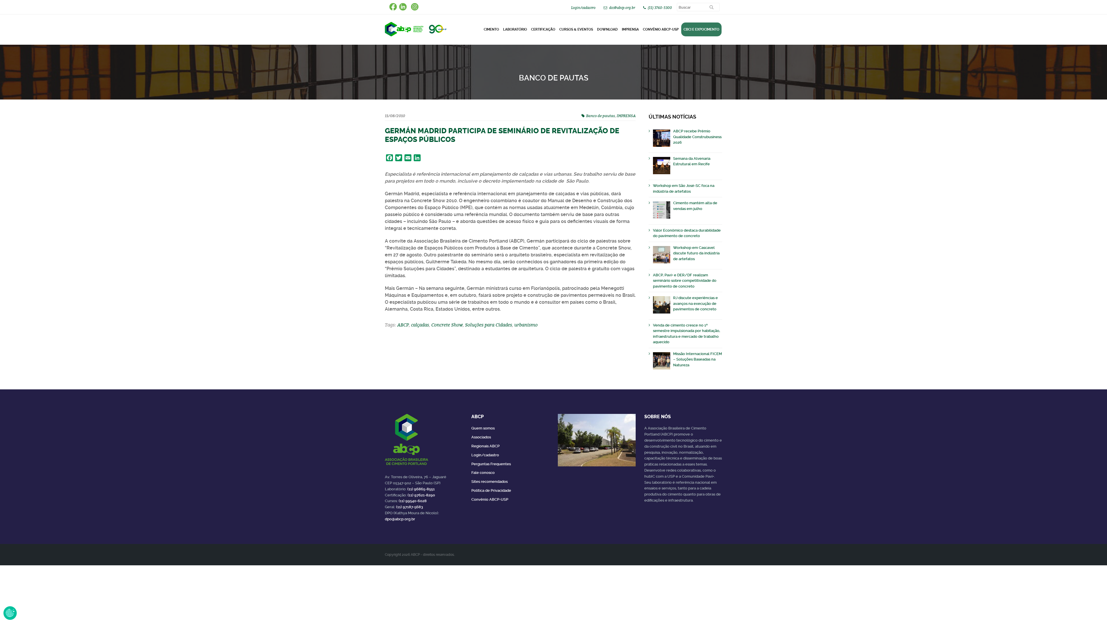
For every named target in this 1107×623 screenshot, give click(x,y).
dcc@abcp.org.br (622, 7)
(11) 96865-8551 (421, 489)
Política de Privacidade (491, 490)
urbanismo (526, 325)
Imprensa (630, 29)
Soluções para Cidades (488, 325)
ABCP (403, 325)
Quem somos (483, 428)
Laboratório (515, 29)
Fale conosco (483, 472)
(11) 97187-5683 (409, 507)
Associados (481, 437)
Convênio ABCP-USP (661, 29)
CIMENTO (491, 29)
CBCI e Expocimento (701, 29)
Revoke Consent (10, 613)
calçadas (420, 325)
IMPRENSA (626, 115)
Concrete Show (447, 325)
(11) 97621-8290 (421, 495)
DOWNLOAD (607, 29)
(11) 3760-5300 (660, 7)
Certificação (543, 29)
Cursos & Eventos (576, 29)
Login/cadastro (583, 7)
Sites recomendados (489, 481)
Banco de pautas (600, 115)
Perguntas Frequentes (491, 464)
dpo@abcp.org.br (400, 519)
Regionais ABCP (485, 446)
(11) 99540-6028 (413, 501)
